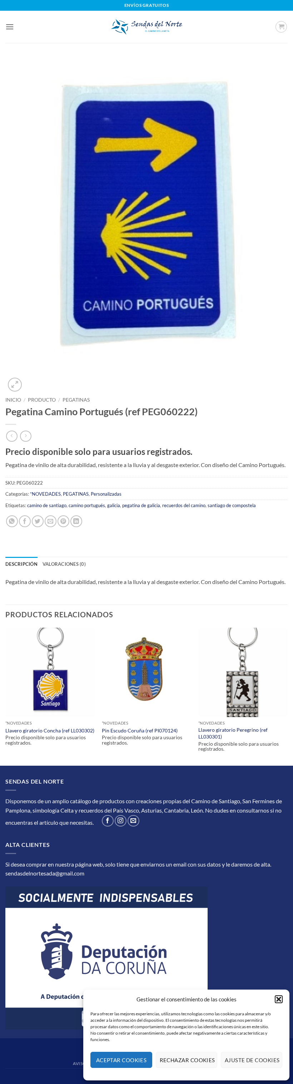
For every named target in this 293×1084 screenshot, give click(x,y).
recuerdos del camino (183, 505)
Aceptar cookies (121, 1060)
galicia (113, 505)
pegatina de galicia (141, 505)
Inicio (13, 400)
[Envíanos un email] (133, 821)
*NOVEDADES (45, 494)
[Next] (287, 696)
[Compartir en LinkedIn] (76, 521)
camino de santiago (46, 505)
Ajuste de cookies (252, 1060)
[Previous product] (25, 436)
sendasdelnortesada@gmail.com (44, 873)
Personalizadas (106, 494)
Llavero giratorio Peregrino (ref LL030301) (233, 733)
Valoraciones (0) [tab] (64, 564)
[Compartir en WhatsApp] (12, 521)
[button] (278, 999)
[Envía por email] (50, 521)
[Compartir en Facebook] (25, 521)
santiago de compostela (232, 505)
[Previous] (5, 696)
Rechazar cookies (187, 1060)
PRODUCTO (42, 400)
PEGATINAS (76, 400)
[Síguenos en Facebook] (108, 821)
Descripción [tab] (21, 564)
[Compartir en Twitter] (38, 521)
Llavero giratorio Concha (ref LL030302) (49, 730)
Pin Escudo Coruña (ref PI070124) (140, 730)
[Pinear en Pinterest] (63, 521)
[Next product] (11, 436)
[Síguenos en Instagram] (120, 821)
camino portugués (87, 505)
